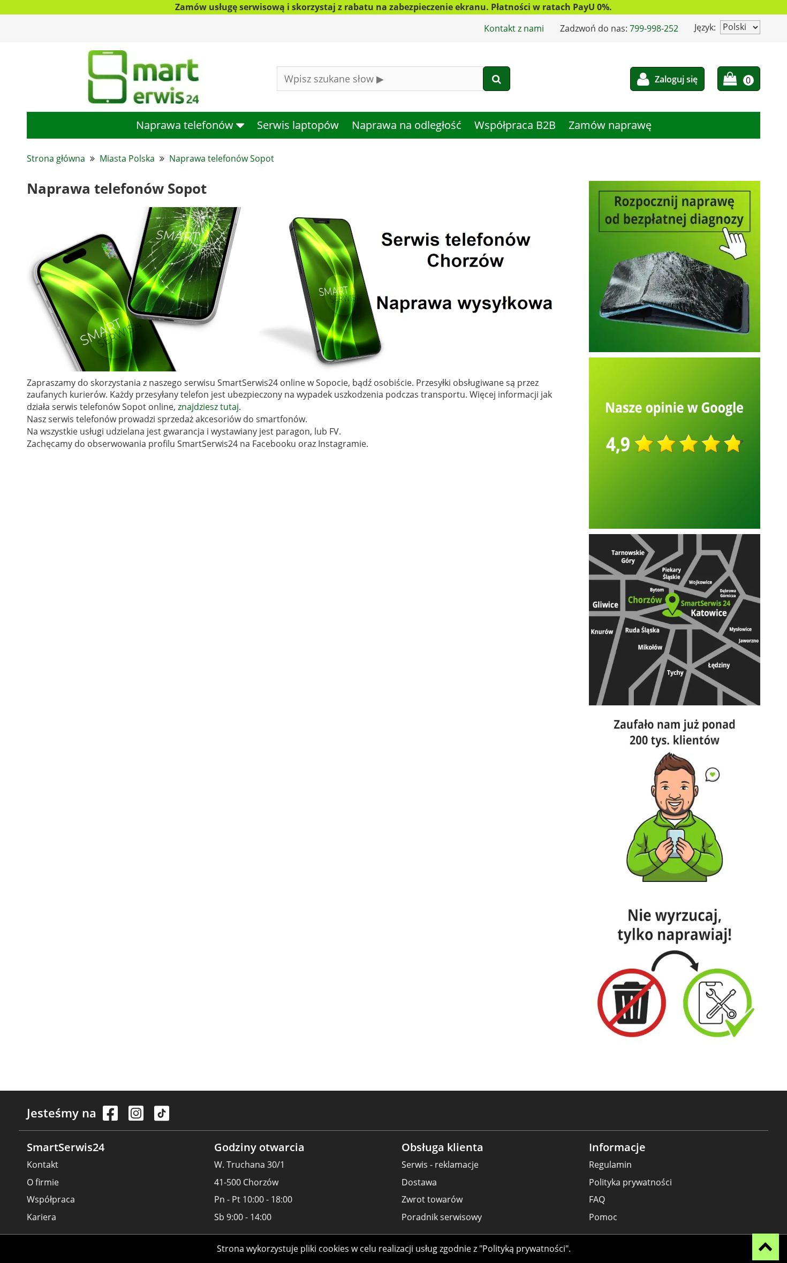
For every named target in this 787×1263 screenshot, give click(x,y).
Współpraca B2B (515, 125)
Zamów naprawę (610, 125)
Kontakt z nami (514, 28)
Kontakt (42, 1164)
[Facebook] (111, 1118)
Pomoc (603, 1217)
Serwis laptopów (298, 125)
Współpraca (51, 1199)
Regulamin (610, 1164)
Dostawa (419, 1182)
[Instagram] (137, 1118)
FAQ (597, 1199)
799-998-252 (654, 28)
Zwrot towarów (432, 1199)
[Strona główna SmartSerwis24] (144, 77)
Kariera (41, 1217)
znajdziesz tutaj (208, 407)
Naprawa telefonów (186, 125)
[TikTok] (161, 1118)
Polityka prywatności (630, 1182)
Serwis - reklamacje (440, 1164)
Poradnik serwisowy (442, 1217)
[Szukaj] (496, 78)
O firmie (43, 1182)
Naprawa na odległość (406, 125)
